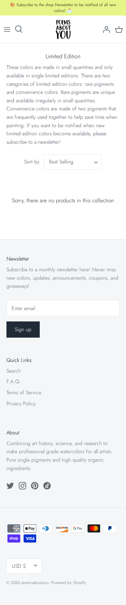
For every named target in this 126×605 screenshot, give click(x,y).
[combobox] (73, 162)
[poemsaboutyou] (63, 29)
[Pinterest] (34, 485)
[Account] (105, 29)
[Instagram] (22, 485)
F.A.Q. (13, 381)
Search (13, 371)
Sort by (31, 161)
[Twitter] (10, 485)
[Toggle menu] (7, 29)
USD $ (19, 566)
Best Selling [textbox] (61, 161)
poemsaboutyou (34, 582)
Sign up (23, 329)
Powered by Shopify (68, 582)
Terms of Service (23, 392)
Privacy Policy (21, 403)
